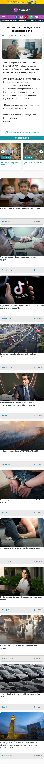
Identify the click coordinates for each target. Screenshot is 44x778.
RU (36, 17)
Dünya (9, 707)
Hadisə (9, 318)
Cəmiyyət (9, 221)
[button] (3, 151)
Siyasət (9, 415)
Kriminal (10, 513)
